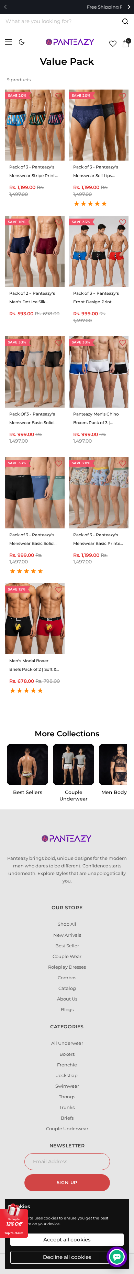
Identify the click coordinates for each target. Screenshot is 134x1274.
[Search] (125, 21)
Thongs (67, 1096)
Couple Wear (67, 956)
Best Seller (67, 945)
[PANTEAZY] (70, 42)
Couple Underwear (67, 1128)
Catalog (67, 988)
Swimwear (67, 1086)
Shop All (67, 924)
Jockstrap (67, 1075)
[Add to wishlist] (59, 95)
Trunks (67, 1107)
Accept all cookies (67, 1239)
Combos (67, 977)
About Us (67, 999)
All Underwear (67, 1043)
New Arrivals (67, 935)
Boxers (67, 1054)
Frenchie (67, 1064)
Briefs (67, 1118)
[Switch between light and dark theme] (22, 42)
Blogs (67, 1009)
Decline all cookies (67, 1257)
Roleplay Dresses (67, 967)
